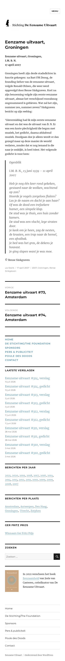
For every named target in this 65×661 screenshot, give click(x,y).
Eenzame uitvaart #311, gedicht (27, 436)
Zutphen (36, 510)
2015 (50, 475)
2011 (28, 479)
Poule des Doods (18, 356)
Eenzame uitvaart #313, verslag (27, 395)
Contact (11, 360)
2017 (36, 475)
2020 (15, 475)
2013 (14, 479)
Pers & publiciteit (19, 351)
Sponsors (12, 347)
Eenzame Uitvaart (13, 655)
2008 (8, 483)
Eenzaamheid (31, 578)
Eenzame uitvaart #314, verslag (27, 378)
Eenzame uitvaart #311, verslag (27, 428)
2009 (42, 479)
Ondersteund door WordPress (39, 655)
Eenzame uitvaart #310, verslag (27, 445)
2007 (34, 268)
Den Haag (41, 506)
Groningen (43, 268)
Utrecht (24, 510)
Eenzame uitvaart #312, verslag (27, 411)
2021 (8, 475)
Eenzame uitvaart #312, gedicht (27, 420)
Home (9, 339)
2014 (8, 479)
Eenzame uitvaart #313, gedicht (27, 403)
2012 (21, 479)
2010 (35, 479)
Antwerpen (27, 506)
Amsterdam (12, 506)
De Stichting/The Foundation (27, 343)
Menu (55, 11)
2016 (43, 475)
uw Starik (9, 268)
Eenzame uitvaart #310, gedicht (27, 453)
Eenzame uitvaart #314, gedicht (27, 386)
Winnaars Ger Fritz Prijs (19, 533)
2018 (29, 475)
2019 (22, 475)
